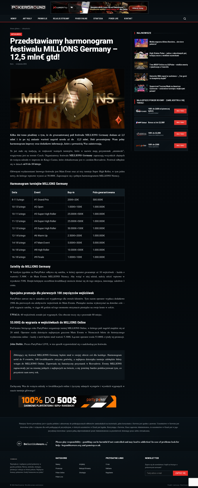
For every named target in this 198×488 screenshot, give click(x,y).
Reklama (109, 468)
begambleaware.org (71, 445)
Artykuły (27, 18)
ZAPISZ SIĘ (180, 473)
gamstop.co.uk (93, 445)
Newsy (13, 18)
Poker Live (113, 18)
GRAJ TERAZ (180, 111)
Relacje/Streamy (61, 18)
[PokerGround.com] (28, 7)
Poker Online (81, 18)
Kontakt (128, 18)
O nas (108, 464)
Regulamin (109, 473)
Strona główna (15, 29)
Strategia (98, 18)
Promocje (42, 18)
